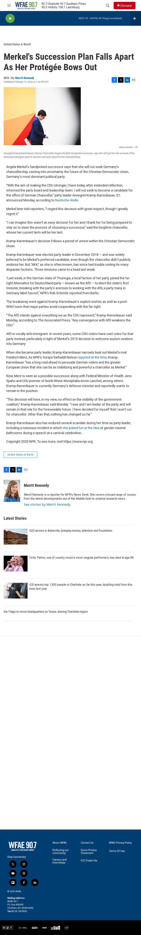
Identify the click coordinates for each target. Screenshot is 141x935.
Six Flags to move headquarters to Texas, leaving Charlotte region (46, 611)
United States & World (17, 44)
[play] (10, 18)
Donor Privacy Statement (89, 852)
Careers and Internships (60, 861)
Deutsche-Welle (66, 200)
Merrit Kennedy (24, 78)
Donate (126, 6)
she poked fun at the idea (81, 428)
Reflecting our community (61, 852)
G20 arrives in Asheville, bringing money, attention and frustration (70, 530)
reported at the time (92, 357)
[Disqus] (70, 686)
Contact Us (87, 842)
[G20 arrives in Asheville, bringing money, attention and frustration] (16, 536)
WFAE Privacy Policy (120, 842)
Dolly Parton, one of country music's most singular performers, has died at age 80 (81, 557)
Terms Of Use (117, 851)
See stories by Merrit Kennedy (47, 504)
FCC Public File (89, 860)
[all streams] (135, 18)
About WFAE (60, 842)
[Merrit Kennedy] (12, 491)
